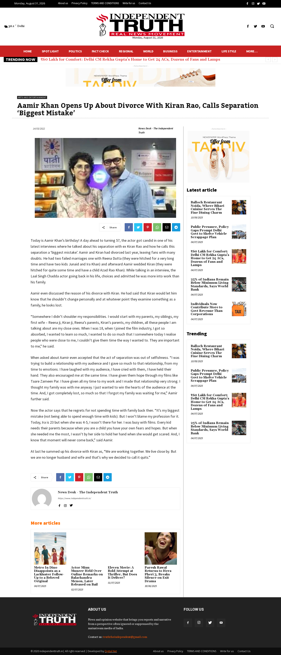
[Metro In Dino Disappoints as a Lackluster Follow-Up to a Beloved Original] (50, 548)
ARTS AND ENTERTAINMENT (32, 97)
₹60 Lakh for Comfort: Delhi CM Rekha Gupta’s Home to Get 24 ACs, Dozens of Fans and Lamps (210, 258)
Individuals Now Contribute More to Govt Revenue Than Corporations (207, 309)
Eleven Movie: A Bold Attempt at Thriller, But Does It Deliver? (122, 573)
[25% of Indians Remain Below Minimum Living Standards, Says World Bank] (239, 284)
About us (158, 651)
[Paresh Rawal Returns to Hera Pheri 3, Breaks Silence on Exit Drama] (161, 548)
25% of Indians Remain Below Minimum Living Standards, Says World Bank (112, 59)
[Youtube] (221, 623)
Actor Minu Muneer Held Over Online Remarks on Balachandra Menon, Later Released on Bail (87, 576)
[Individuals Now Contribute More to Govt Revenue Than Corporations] (239, 309)
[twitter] (71, 504)
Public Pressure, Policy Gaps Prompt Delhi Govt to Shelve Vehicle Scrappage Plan (210, 232)
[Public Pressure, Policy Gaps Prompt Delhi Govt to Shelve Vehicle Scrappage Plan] (239, 232)
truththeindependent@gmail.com (125, 637)
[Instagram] (199, 623)
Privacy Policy (175, 651)
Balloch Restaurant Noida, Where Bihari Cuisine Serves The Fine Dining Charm (207, 207)
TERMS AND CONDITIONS (201, 651)
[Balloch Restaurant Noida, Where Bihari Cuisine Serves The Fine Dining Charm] (239, 207)
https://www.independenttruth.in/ (74, 498)
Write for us (227, 651)
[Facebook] (188, 623)
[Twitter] (210, 623)
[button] (272, 26)
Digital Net (111, 651)
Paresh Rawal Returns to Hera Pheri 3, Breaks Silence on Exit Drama (158, 574)
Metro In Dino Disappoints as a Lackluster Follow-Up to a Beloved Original (49, 574)
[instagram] (65, 504)
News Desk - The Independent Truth (155, 130)
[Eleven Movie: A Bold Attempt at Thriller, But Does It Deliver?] (124, 548)
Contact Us (244, 651)
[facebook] (59, 504)
